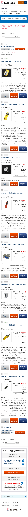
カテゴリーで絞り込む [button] (8, 496)
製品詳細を (22, 95)
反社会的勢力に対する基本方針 (18, 504)
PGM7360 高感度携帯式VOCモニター (12, 193)
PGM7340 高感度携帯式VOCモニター (12, 376)
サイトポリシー (15, 502)
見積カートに (5, 95)
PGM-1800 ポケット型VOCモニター (12, 61)
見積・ (14, 95)
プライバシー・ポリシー (5, 504)
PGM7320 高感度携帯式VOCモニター (12, 104)
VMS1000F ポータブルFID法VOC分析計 (13, 284)
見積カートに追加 (6, 49)
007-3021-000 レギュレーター (10, 157)
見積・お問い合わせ (20, 49)
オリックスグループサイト (6, 502)
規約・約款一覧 (15, 505)
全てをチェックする (7, 427)
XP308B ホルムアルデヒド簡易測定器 (12, 244)
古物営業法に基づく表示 (5, 505)
